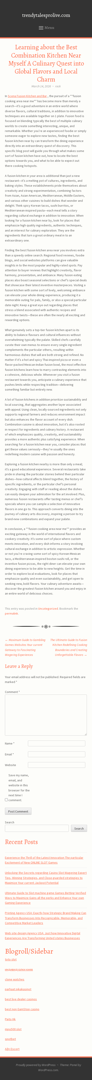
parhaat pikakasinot (18, 989)
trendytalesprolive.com (46, 15)
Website (10, 765)
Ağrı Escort (12, 1049)
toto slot (11, 959)
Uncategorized (48, 609)
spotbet (10, 1039)
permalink (11, 613)
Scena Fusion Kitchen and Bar (27, 96)
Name (10, 743)
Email (9, 754)
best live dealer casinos (21, 999)
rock (58, 86)
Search (9, 822)
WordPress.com (48, 1070)
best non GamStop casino (22, 1009)
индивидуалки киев (19, 969)
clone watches (14, 979)
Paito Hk (10, 1019)
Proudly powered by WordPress (36, 1065)
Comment (12, 692)
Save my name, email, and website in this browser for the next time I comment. (19, 787)
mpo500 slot (13, 1029)
